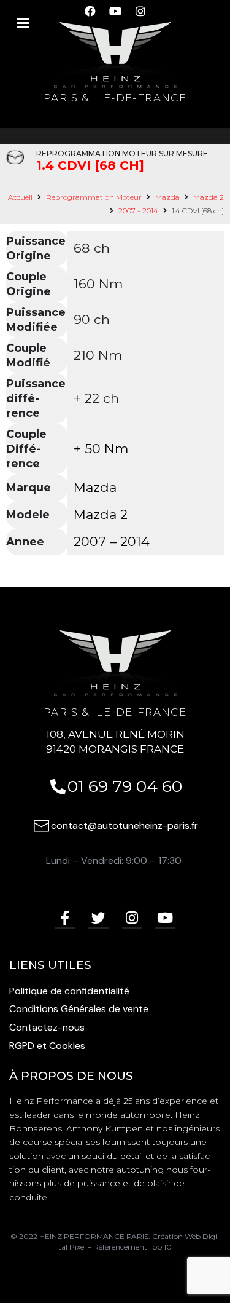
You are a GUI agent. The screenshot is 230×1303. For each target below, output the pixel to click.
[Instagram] (132, 919)
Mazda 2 (208, 197)
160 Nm (98, 283)
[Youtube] (165, 919)
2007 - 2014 (138, 210)
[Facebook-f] (65, 919)
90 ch (92, 319)
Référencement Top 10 (132, 1246)
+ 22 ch (96, 398)
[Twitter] (98, 919)
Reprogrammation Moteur (94, 197)
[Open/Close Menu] (23, 23)
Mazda (167, 197)
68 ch (92, 248)
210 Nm (98, 355)
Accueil (20, 197)
